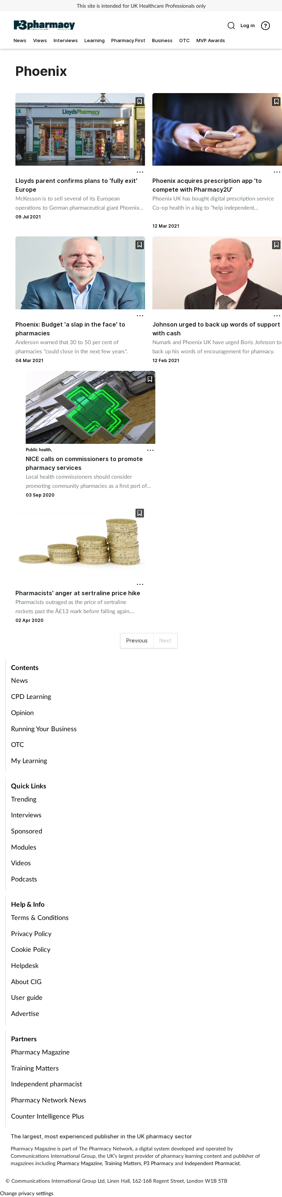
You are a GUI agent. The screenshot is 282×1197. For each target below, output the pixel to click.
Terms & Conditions (40, 917)
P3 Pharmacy (158, 1163)
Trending (23, 799)
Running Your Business (44, 729)
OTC (17, 744)
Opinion (22, 712)
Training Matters (35, 1068)
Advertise (25, 1013)
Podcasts (24, 879)
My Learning (29, 760)
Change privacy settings (26, 1193)
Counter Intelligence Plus (47, 1116)
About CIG (26, 981)
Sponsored (26, 831)
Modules (23, 847)
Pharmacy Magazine (40, 1052)
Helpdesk (25, 965)
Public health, (39, 449)
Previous (137, 640)
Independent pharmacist (46, 1084)
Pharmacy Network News (48, 1100)
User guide (27, 997)
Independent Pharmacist (212, 1163)
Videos (21, 863)
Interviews (26, 815)
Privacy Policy (31, 933)
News (19, 680)
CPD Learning (31, 696)
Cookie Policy (30, 949)
